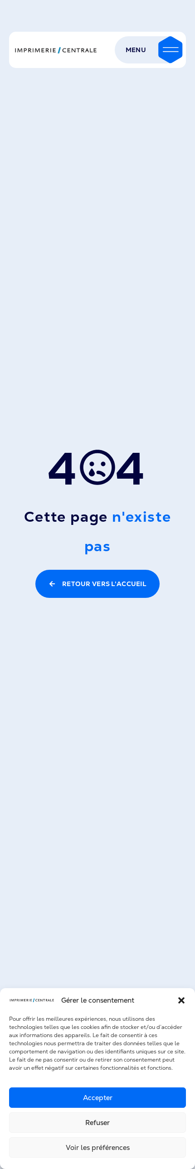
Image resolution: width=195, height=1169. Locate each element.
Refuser (97, 1122)
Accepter (97, 1097)
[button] (181, 1000)
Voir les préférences (98, 1147)
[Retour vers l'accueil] (56, 49)
